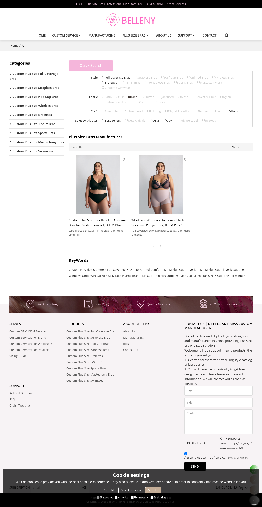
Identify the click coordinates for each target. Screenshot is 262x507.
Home (41, 35)
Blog (126, 344)
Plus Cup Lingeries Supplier (159, 276)
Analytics (123, 497)
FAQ (12, 399)
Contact (209, 35)
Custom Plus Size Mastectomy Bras (90, 374)
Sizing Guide (18, 356)
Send (195, 466)
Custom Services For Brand (27, 337)
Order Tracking (19, 405)
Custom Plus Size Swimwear (85, 381)
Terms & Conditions (237, 457)
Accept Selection (131, 490)
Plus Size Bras (133, 35)
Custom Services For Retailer (29, 350)
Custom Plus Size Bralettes (84, 356)
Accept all (153, 490)
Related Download (21, 393)
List (242, 147)
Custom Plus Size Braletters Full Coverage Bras (101, 270)
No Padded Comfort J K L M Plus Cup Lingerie (165, 270)
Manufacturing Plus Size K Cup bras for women (212, 276)
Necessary (106, 497)
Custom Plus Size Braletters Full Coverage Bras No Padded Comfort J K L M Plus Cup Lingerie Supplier (98, 222)
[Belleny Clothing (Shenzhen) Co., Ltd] (131, 19)
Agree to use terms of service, (216, 457)
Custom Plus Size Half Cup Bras (87, 344)
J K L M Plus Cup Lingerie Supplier (222, 270)
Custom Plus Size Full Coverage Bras (91, 331)
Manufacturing (102, 35)
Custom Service (65, 35)
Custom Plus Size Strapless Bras (88, 337)
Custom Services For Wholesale (30, 344)
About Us (163, 35)
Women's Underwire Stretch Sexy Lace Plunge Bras (103, 276)
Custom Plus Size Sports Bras (86, 368)
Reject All (108, 490)
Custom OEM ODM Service (27, 331)
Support (185, 35)
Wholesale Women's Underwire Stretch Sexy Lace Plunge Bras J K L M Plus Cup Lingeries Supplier (158, 222)
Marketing (160, 497)
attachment (198, 443)
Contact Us (130, 350)
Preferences (141, 497)
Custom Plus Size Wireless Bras (87, 350)
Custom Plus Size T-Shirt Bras (86, 362)
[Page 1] (154, 246)
